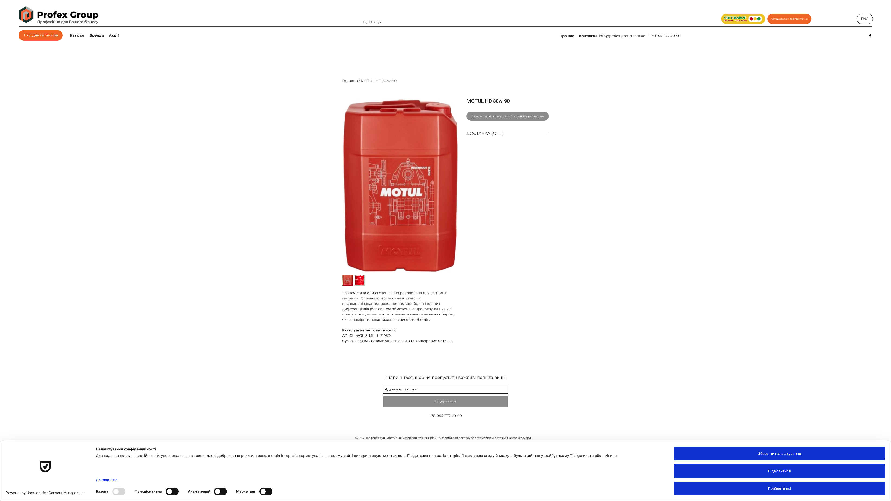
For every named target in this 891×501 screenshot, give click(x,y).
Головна (350, 81)
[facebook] (870, 35)
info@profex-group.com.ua (622, 36)
